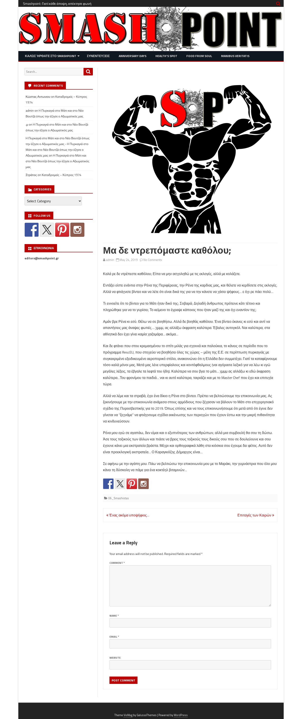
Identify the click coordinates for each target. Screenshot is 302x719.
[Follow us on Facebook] (108, 483)
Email (114, 637)
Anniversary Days (132, 56)
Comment (117, 563)
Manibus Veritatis (235, 56)
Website (115, 658)
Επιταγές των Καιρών (254, 515)
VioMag (128, 715)
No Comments (152, 259)
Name (114, 616)
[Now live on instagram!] (143, 483)
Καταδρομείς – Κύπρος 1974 (61, 174)
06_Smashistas (118, 498)
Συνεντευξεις (98, 56)
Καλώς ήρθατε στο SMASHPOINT (50, 56)
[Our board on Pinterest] (131, 483)
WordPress (181, 715)
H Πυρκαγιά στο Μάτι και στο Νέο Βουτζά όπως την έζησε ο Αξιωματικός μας (57, 161)
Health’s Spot (166, 56)
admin (110, 259)
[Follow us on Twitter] (120, 483)
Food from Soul (199, 56)
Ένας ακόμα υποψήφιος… (128, 515)
